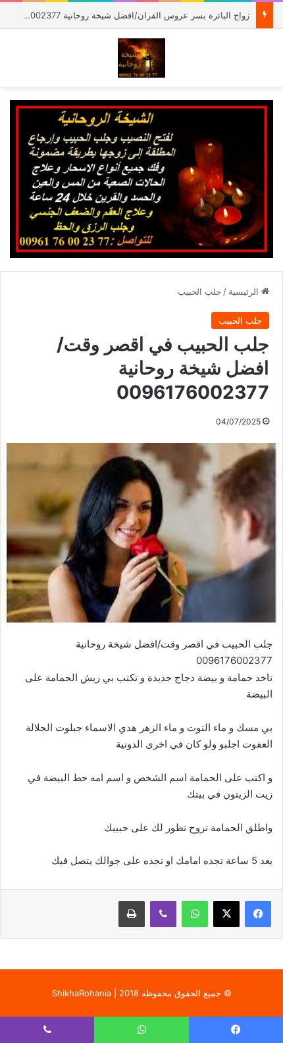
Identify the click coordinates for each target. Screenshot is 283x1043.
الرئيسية (244, 291)
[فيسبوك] (258, 914)
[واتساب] (195, 914)
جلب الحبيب (199, 291)
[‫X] (226, 914)
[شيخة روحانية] (142, 58)
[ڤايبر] (163, 914)
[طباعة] (131, 914)
